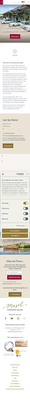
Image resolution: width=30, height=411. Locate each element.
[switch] (25, 208)
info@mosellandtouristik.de (15, 331)
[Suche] (18, 2)
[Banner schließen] (27, 174)
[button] (1, 2)
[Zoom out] (2, 158)
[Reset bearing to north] (2, 161)
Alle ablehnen (15, 235)
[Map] (15, 171)
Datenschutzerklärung (8, 283)
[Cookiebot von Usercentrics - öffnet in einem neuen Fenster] (17, 174)
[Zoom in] (2, 156)
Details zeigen (21, 225)
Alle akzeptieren (15, 230)
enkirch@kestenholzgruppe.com (14, 135)
